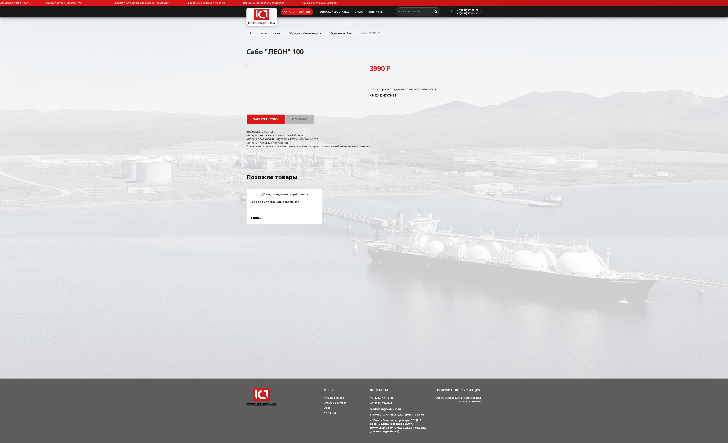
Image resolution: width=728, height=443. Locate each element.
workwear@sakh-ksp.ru (385, 409)
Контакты (330, 412)
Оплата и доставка (335, 402)
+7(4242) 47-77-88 (467, 10)
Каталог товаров (270, 33)
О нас (327, 407)
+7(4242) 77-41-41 (467, 13)
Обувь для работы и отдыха (305, 33)
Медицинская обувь (341, 33)
